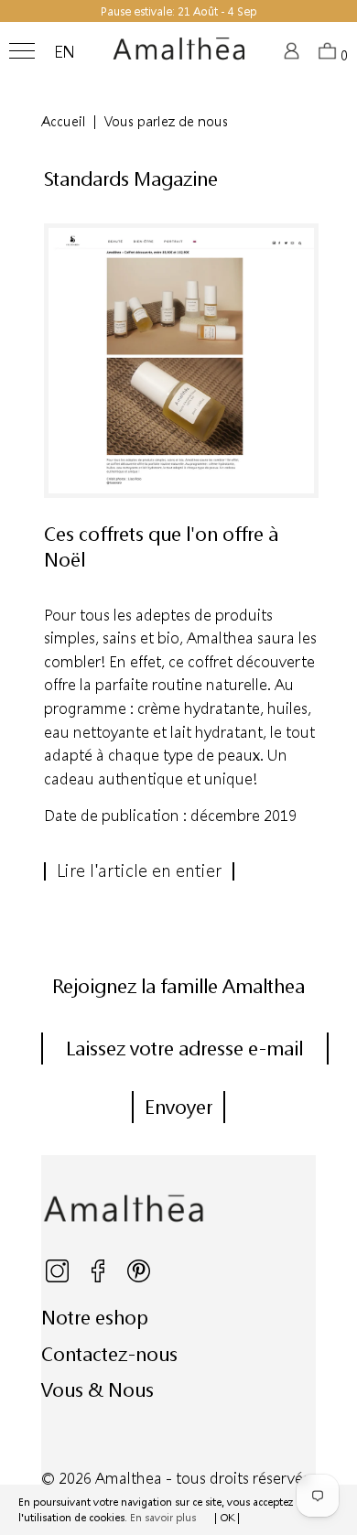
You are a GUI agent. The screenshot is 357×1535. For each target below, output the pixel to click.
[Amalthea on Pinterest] (138, 1278)
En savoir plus (163, 1517)
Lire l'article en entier (139, 870)
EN (64, 52)
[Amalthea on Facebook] (99, 1278)
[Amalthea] (179, 56)
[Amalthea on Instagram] (58, 1278)
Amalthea (128, 1477)
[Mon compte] (294, 56)
